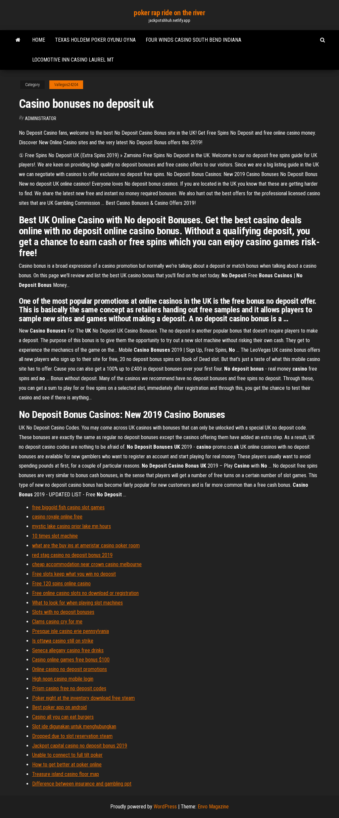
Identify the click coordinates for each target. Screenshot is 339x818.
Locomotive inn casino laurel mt (73, 60)
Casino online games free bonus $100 (71, 660)
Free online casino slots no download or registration (85, 593)
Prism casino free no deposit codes (69, 688)
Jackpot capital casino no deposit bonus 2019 (79, 746)
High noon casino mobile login (62, 679)
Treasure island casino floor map (65, 774)
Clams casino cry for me (57, 621)
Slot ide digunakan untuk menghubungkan (74, 726)
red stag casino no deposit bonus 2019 (72, 555)
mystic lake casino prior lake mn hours (71, 526)
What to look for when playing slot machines (77, 603)
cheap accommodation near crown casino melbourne (87, 564)
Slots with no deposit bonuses (63, 612)
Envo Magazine (213, 806)
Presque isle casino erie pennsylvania (70, 631)
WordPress (165, 806)
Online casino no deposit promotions (69, 669)
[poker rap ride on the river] (18, 40)
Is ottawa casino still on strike (62, 641)
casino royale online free (57, 517)
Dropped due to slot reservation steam (72, 736)
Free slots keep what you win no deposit (74, 574)
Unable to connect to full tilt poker (67, 755)
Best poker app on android (59, 707)
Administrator (40, 118)
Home (38, 40)
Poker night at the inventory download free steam (83, 698)
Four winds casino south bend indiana (193, 40)
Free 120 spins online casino (61, 583)
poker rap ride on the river (169, 13)
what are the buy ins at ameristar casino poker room (86, 545)
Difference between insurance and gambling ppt (81, 784)
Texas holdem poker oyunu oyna (95, 40)
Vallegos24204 (66, 84)
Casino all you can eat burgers (63, 717)
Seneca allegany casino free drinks (68, 650)
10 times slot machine (55, 536)
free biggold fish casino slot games (68, 507)
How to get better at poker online (67, 764)
